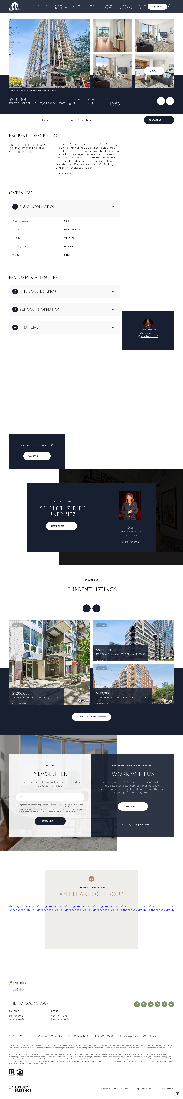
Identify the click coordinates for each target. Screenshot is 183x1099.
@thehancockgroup (91, 894)
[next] (96, 608)
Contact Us (143, 6)
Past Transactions (78, 1036)
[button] (159, 120)
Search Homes (107, 6)
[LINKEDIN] (151, 1004)
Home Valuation (126, 6)
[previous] (87, 608)
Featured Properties (49, 1036)
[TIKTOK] (164, 1004)
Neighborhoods (88, 5)
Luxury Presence (120, 1088)
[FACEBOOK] (137, 1004)
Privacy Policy (78, 811)
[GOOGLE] (157, 1004)
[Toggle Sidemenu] (171, 6)
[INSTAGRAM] (144, 1004)
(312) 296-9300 (157, 6)
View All (154, 71)
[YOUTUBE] (171, 1004)
